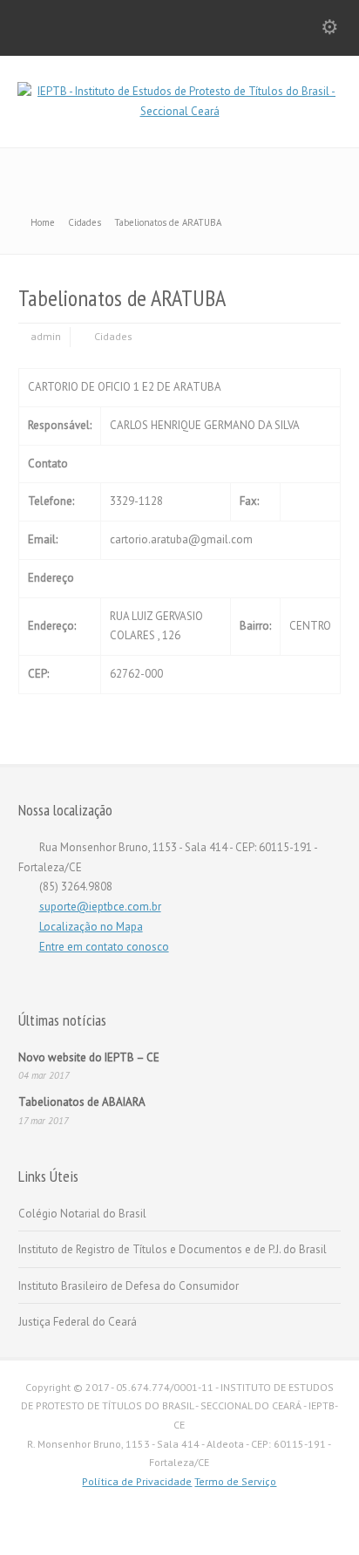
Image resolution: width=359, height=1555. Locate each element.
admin (45, 336)
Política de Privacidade (137, 1481)
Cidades (113, 336)
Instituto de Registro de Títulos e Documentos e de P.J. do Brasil (172, 1249)
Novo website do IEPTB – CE (88, 1057)
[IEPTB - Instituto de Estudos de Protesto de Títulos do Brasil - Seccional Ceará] (179, 111)
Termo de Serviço (235, 1481)
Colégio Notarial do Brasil (82, 1213)
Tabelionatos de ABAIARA (82, 1102)
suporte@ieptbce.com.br (100, 906)
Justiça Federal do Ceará (77, 1321)
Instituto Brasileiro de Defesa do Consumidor (128, 1286)
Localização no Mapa (91, 926)
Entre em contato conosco (104, 946)
